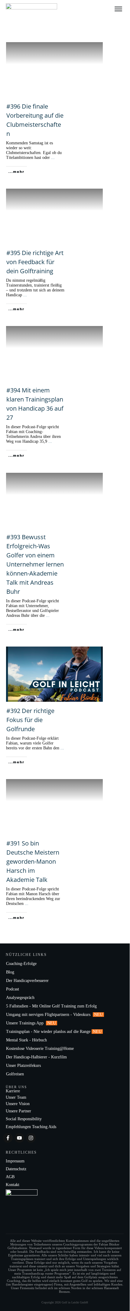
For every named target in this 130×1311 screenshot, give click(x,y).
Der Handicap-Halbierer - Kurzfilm (37, 1057)
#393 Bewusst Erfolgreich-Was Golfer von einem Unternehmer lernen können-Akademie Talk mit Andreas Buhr (35, 564)
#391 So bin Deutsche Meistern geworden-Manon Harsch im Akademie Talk (32, 861)
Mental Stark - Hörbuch (26, 1040)
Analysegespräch (20, 997)
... (53, 157)
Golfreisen (15, 1074)
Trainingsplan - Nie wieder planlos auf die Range (48, 1031)
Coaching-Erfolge (21, 963)
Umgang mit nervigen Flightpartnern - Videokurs (49, 1014)
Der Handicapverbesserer (27, 980)
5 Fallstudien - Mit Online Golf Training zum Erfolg (51, 1006)
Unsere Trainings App (25, 1023)
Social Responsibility (24, 1119)
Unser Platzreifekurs (24, 1065)
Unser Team (16, 1097)
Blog (10, 972)
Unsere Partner (18, 1111)
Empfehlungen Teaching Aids (31, 1126)
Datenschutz (16, 1169)
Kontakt (12, 1184)
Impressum (15, 1161)
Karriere (13, 1091)
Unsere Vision (18, 1103)
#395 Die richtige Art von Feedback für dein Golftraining (34, 262)
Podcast (12, 989)
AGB (10, 1177)
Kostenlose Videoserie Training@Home (40, 1048)
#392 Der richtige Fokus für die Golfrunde (30, 720)
